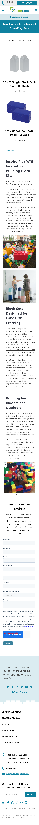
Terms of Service (10, 743)
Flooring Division (11, 718)
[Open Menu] (4, 9)
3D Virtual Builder (11, 712)
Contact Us (8, 731)
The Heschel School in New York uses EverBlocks (20, 349)
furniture (29, 197)
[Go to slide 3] (20, 494)
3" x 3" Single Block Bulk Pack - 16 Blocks (19, 84)
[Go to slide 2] (18, 494)
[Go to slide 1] (16, 494)
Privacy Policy (9, 737)
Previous (9, 151)
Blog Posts (8, 724)
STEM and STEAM (20, 334)
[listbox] (25, 40)
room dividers (12, 200)
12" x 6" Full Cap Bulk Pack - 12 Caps (19, 133)
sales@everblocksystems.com (17, 774)
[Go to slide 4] (22, 494)
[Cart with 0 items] (36, 9)
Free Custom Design (27, 3)
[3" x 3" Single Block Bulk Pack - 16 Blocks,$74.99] (19, 63)
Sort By (10, 41)
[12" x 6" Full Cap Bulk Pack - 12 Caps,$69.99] (19, 112)
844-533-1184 (11, 769)
